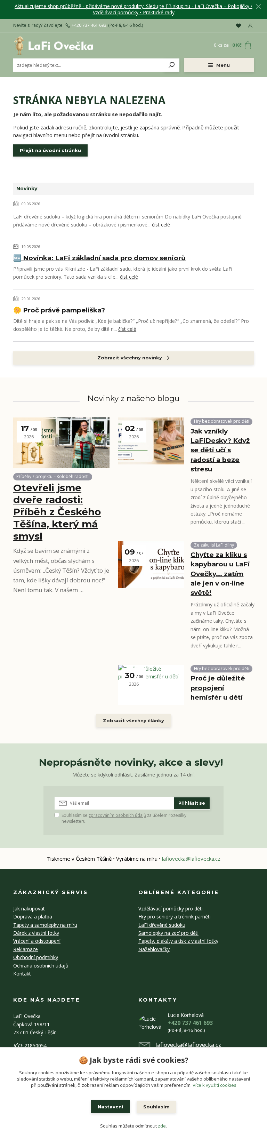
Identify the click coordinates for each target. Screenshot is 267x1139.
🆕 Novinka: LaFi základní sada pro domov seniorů (99, 258)
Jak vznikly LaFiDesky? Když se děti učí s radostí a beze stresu (220, 450)
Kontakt (22, 973)
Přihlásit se (191, 803)
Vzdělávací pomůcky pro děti (170, 908)
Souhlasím (156, 1106)
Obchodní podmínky (35, 957)
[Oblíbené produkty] (238, 25)
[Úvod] (53, 45)
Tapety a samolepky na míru (45, 925)
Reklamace (25, 949)
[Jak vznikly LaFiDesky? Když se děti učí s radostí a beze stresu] (151, 440)
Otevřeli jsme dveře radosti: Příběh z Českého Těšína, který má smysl (57, 512)
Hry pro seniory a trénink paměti (174, 916)
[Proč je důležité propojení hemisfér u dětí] (151, 685)
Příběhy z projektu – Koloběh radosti (52, 476)
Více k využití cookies (214, 1085)
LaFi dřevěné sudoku (161, 925)
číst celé (161, 224)
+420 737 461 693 (89, 25)
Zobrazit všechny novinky (129, 357)
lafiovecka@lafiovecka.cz (191, 858)
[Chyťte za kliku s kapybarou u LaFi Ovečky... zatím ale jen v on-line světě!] (151, 564)
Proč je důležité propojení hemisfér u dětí (218, 687)
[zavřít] (258, 7)
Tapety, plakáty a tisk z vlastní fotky (178, 941)
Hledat (172, 65)
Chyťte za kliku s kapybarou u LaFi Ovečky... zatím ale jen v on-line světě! (220, 574)
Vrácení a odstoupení (36, 941)
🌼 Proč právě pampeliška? (59, 310)
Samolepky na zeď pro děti (168, 933)
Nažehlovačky (154, 949)
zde (162, 1126)
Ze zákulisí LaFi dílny (214, 545)
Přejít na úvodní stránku (50, 150)
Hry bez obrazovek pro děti (221, 421)
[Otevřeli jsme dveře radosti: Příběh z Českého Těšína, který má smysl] (61, 442)
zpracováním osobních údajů (117, 815)
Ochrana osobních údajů (40, 965)
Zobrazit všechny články (133, 720)
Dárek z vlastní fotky (36, 933)
